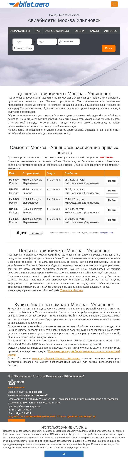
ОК (64, 453)
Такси (94, 31)
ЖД (38, 31)
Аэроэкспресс (57, 31)
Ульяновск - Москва (71, 290)
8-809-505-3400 (17, 395)
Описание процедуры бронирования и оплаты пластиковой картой (64, 353)
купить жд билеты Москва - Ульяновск (56, 358)
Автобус (110, 31)
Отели (79, 31)
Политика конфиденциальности (71, 447)
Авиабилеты (20, 31)
